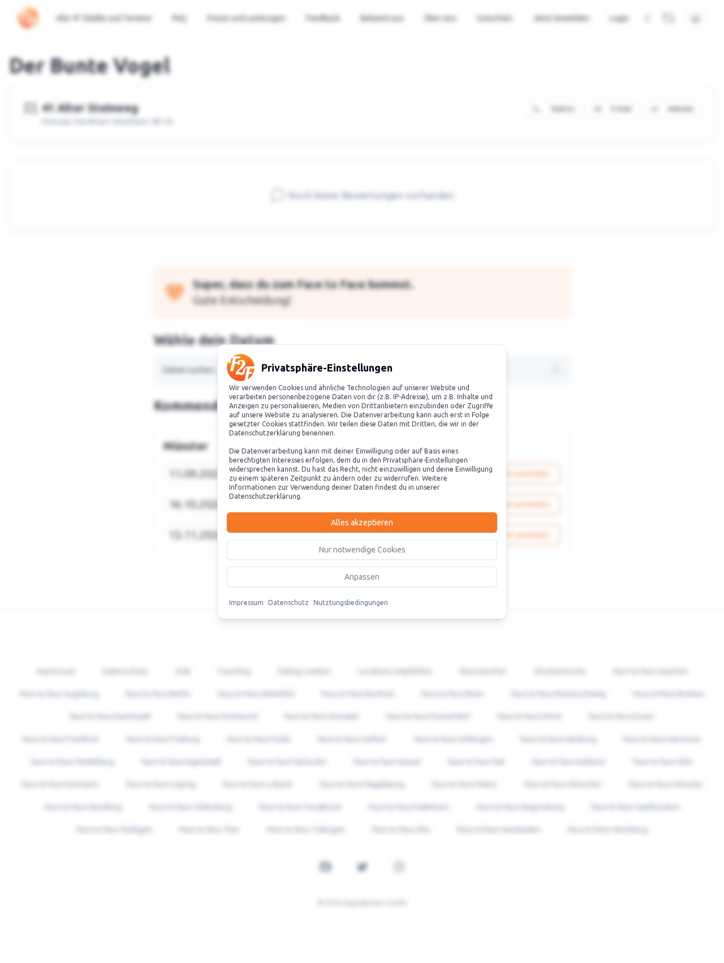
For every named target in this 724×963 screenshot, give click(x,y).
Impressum (246, 602)
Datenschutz (288, 602)
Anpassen (362, 576)
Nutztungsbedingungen (350, 602)
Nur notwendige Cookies (362, 549)
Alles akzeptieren (362, 522)
